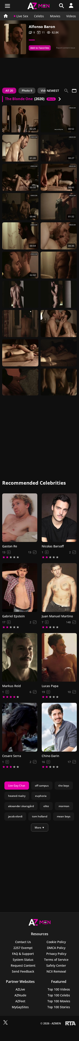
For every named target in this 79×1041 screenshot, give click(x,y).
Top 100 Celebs (59, 995)
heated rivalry (16, 796)
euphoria (41, 796)
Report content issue (65, 47)
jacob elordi (15, 816)
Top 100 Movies (58, 1001)
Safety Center (56, 965)
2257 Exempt (22, 948)
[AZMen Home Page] (5, 16)
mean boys (63, 816)
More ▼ (40, 827)
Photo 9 (27, 90)
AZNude (20, 995)
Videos (71, 16)
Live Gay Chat (16, 785)
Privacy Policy (56, 954)
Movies (55, 16)
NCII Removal (56, 971)
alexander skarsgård (21, 806)
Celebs (39, 16)
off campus (42, 785)
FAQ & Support (23, 954)
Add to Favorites (39, 47)
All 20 (9, 90)
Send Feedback (23, 971)
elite (46, 806)
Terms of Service (56, 959)
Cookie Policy (56, 942)
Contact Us (23, 942)
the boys (63, 785)
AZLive (20, 989)
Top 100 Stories (58, 1007)
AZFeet (20, 1001)
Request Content (23, 965)
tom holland (39, 816)
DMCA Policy (56, 948)
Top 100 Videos (59, 989)
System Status (23, 959)
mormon (64, 806)
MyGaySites (20, 1007)
